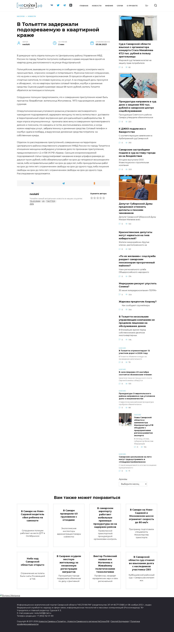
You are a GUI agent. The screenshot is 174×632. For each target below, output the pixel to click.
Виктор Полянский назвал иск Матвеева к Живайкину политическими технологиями (105, 564)
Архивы (123, 479)
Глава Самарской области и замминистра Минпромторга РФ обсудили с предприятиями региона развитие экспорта (143, 426)
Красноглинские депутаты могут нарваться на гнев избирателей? (135, 235)
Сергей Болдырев (120, 621)
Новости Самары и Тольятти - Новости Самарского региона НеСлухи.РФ (73, 621)
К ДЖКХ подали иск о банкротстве (132, 130)
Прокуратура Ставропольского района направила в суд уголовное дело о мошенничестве (137, 396)
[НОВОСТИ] (138, 39)
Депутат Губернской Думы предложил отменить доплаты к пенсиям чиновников (135, 208)
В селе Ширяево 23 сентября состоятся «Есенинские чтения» (135, 373)
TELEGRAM (35, 201)
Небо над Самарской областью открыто (32, 561)
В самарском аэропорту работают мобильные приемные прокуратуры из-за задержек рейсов (105, 517)
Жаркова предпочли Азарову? (138, 301)
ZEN (32, 204)
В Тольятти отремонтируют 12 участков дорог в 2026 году (134, 352)
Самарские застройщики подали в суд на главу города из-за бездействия (137, 152)
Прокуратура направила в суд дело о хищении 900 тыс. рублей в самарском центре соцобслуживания (137, 106)
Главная (84, 6)
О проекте (132, 6)
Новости (96, 6)
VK (43, 201)
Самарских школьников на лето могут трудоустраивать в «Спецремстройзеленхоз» (135, 459)
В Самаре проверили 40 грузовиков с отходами (69, 515)
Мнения (109, 6)
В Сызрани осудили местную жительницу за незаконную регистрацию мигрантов (69, 564)
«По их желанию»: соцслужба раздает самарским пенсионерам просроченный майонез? (137, 261)
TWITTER (50, 201)
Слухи (120, 6)
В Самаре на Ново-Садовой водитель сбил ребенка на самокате (32, 516)
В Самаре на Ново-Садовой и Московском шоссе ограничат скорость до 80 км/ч (141, 516)
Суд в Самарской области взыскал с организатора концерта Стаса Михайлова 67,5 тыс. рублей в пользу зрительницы (136, 50)
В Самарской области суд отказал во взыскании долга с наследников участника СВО (141, 563)
